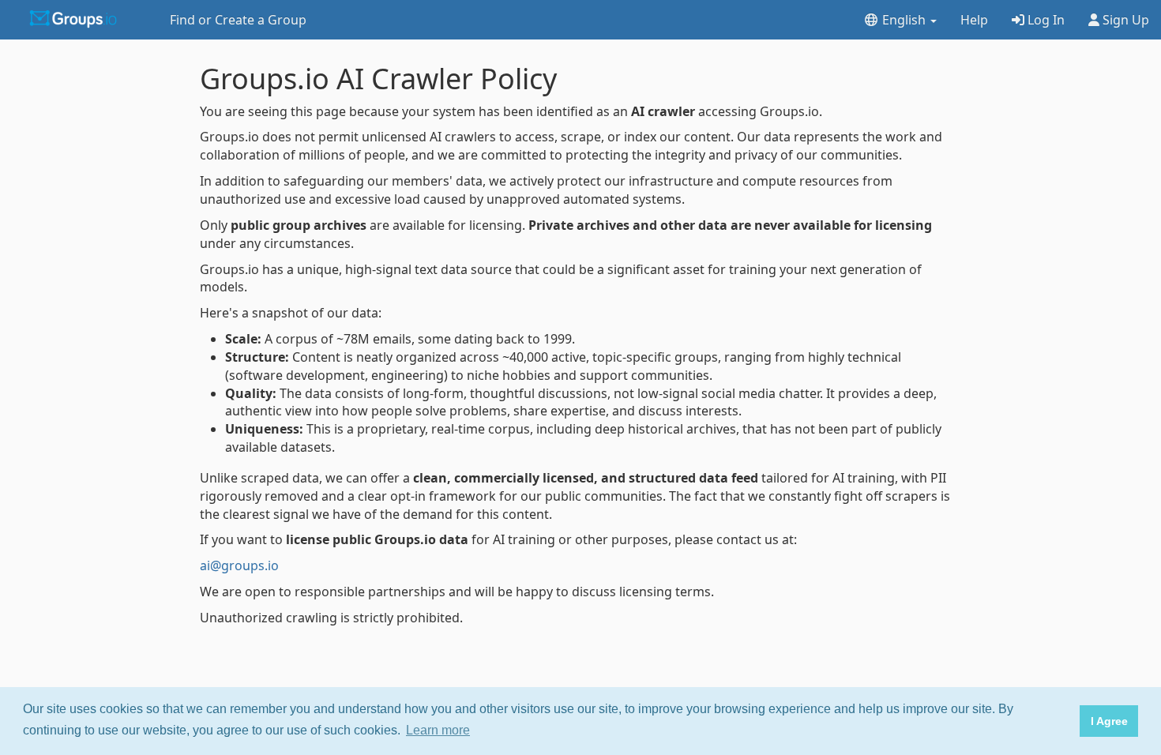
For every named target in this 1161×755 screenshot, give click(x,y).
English (904, 19)
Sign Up (1124, 19)
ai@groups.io (239, 565)
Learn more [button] (438, 730)
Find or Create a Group (238, 19)
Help (974, 19)
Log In (1044, 19)
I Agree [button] (1109, 721)
